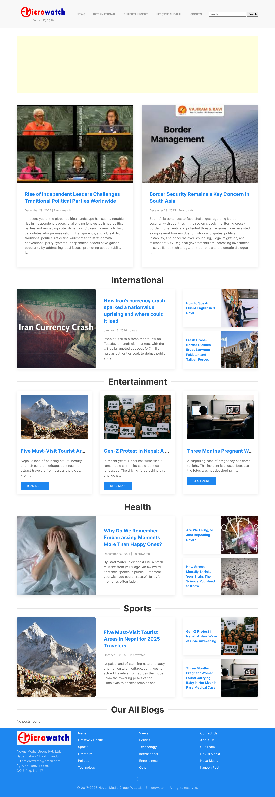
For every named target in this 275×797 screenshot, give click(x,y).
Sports (196, 14)
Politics (83, 761)
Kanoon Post (209, 767)
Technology (87, 767)
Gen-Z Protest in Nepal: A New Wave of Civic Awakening (170, 451)
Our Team (207, 747)
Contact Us (208, 733)
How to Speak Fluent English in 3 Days (200, 308)
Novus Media (210, 754)
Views (143, 733)
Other (143, 767)
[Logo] (43, 12)
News (81, 14)
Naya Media (209, 761)
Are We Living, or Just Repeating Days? (199, 535)
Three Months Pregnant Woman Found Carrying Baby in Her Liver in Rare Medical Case (201, 677)
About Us (207, 740)
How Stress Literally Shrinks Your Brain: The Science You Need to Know (200, 576)
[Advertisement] (137, 64)
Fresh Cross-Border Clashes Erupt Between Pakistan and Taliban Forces (198, 349)
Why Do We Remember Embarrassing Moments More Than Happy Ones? (133, 537)
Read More (35, 485)
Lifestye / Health (169, 14)
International (104, 14)
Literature (85, 754)
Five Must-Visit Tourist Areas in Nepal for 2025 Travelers (132, 639)
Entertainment (136, 14)
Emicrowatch (62, 210)
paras (133, 330)
